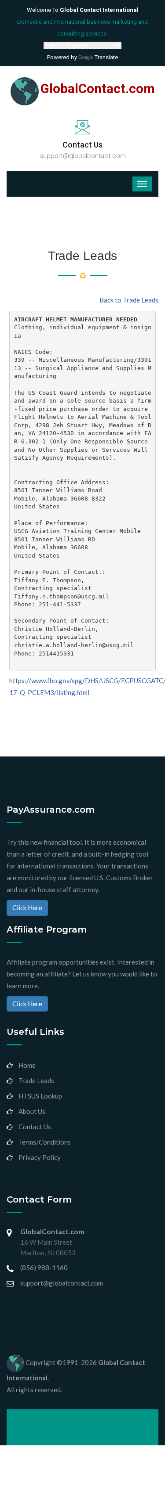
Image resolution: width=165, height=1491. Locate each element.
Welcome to (83, 10)
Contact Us (34, 1127)
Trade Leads (36, 1080)
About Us (31, 1111)
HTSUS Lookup (40, 1096)
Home (27, 1065)
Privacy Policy (39, 1157)
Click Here (27, 907)
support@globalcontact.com (83, 156)
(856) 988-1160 (44, 1267)
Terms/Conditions (44, 1142)
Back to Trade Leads (128, 300)
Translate (106, 57)
